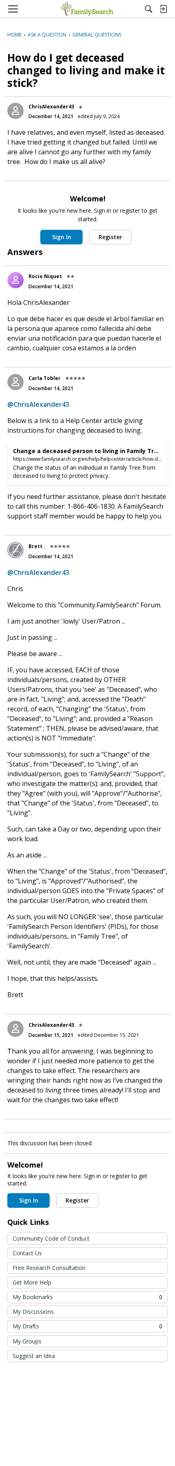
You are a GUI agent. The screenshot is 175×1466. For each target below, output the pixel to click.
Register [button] (110, 237)
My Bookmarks (87, 1297)
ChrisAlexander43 (51, 106)
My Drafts (87, 1326)
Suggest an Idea (34, 1356)
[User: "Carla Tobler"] (15, 382)
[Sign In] (163, 9)
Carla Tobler (44, 378)
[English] (87, 9)
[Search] (148, 9)
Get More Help (32, 1282)
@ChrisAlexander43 (38, 404)
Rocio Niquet (45, 276)
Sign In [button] (61, 237)
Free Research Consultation (49, 1268)
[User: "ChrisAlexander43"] (15, 111)
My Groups (27, 1341)
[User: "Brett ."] (15, 550)
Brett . (36, 546)
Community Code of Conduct (51, 1238)
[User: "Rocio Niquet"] (15, 280)
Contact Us (27, 1253)
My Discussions (33, 1311)
